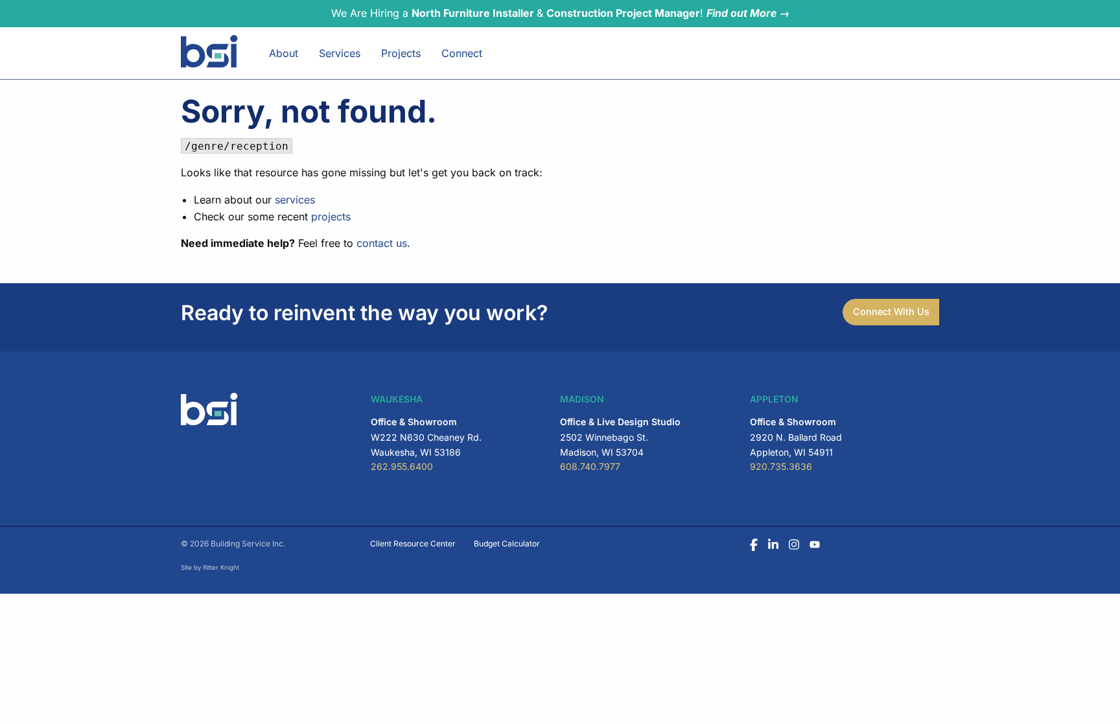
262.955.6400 (402, 466)
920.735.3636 (781, 466)
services (295, 199)
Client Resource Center (413, 543)
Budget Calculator (507, 543)
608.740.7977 (590, 466)
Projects (401, 53)
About (283, 53)
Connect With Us (891, 311)
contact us (381, 243)
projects (331, 216)
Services (339, 53)
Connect (461, 53)
